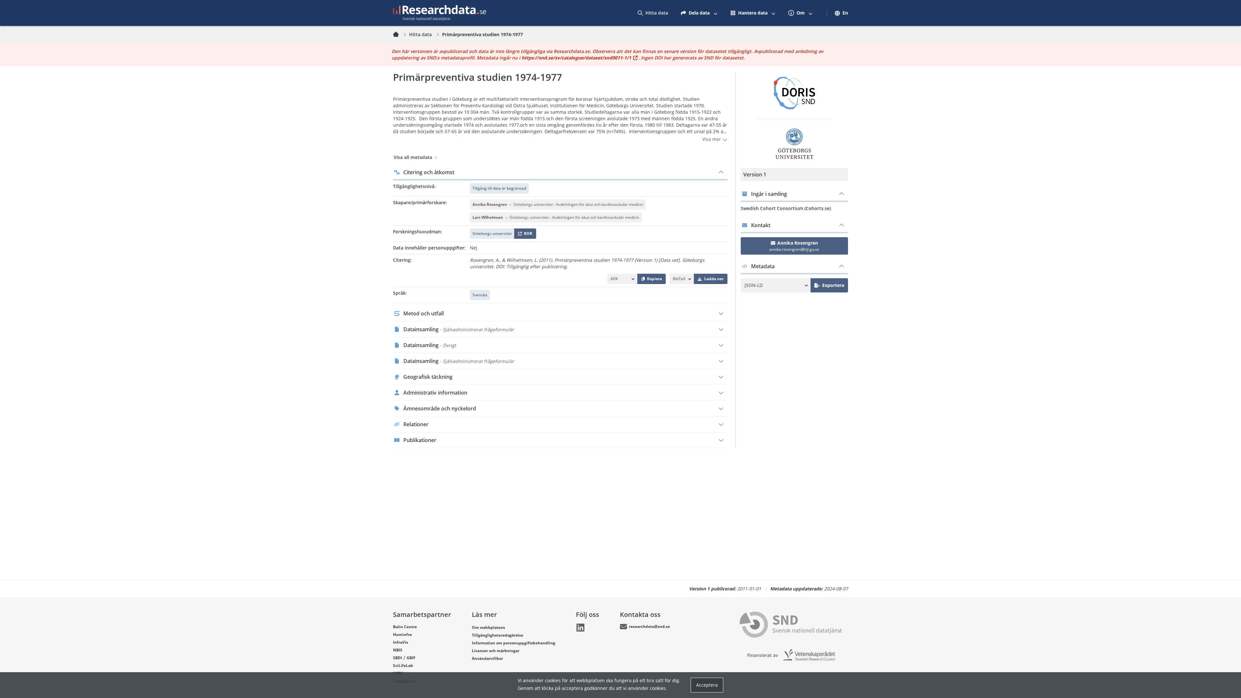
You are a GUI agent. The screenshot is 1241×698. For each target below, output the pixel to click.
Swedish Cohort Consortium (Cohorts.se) (786, 208)
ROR (527, 235)
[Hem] (400, 34)
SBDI (397, 658)
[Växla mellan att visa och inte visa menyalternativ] (715, 13)
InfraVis (400, 642)
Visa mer (712, 139)
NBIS (397, 650)
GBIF (411, 658)
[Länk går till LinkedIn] (580, 627)
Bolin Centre (405, 626)
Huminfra (402, 634)
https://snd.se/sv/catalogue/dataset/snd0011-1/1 (576, 58)
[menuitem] (652, 13)
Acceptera (707, 685)
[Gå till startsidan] (439, 13)
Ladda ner (714, 278)
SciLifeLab (403, 665)
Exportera (833, 285)
